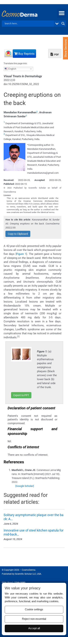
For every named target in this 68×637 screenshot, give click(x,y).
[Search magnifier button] (63, 23)
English (12, 68)
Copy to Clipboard (18, 233)
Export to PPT (21, 395)
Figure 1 (21, 254)
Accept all (34, 628)
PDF (56, 54)
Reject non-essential (34, 618)
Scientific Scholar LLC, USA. (28, 574)
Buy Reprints (26, 53)
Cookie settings (34, 609)
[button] (61, 13)
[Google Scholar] (24, 486)
